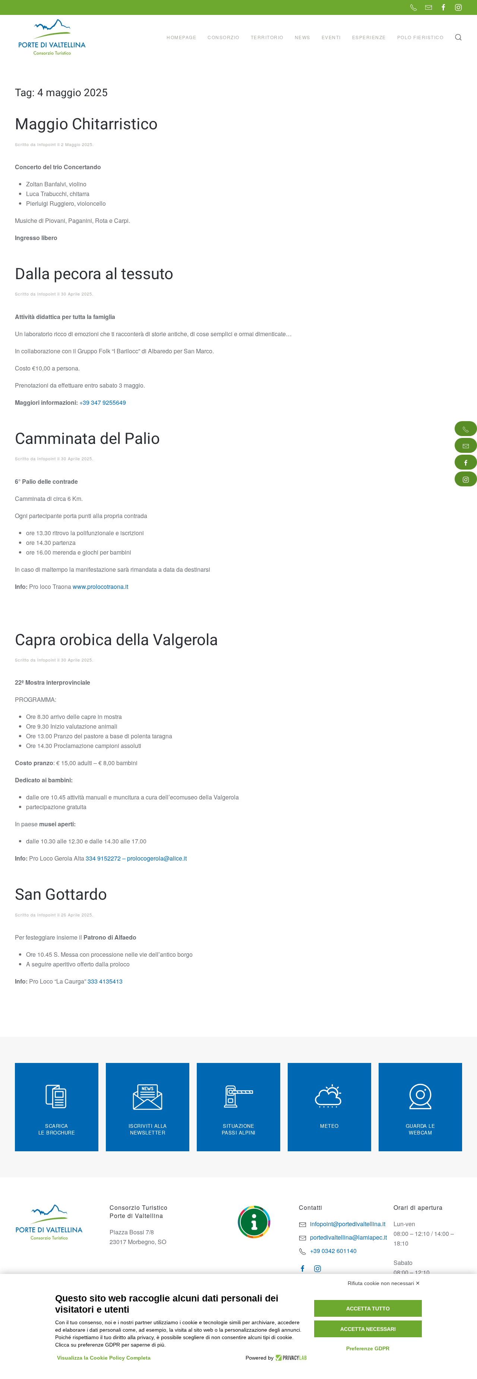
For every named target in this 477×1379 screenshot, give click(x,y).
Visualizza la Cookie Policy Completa (104, 1358)
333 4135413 (104, 981)
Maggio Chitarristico (86, 124)
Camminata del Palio (87, 439)
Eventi (331, 37)
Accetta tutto (368, 1309)
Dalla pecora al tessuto (94, 274)
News (302, 37)
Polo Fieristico (420, 37)
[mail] (466, 445)
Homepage (181, 37)
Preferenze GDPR (367, 1348)
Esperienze (369, 37)
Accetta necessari (368, 1329)
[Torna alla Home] (53, 37)
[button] (458, 37)
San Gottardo (61, 894)
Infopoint (46, 144)
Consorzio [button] (224, 37)
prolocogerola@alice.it (157, 858)
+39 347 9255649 (102, 402)
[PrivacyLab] (290, 1357)
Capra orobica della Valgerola (116, 640)
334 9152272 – (105, 858)
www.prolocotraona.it (101, 586)
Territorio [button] (267, 37)
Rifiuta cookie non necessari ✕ (384, 1283)
